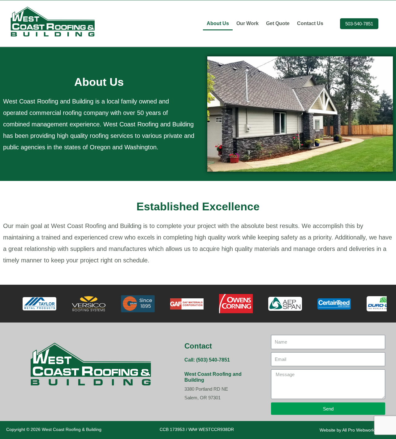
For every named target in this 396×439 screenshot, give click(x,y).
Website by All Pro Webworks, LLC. (354, 430)
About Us (218, 23)
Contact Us (310, 23)
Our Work (247, 23)
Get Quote (278, 23)
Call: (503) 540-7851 (207, 359)
